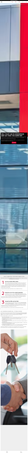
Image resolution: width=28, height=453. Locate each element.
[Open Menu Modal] (26, 2)
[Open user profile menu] (19, 2)
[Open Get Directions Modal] (16, 2)
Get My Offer (14, 142)
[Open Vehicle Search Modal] (22, 2)
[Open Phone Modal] (12, 2)
